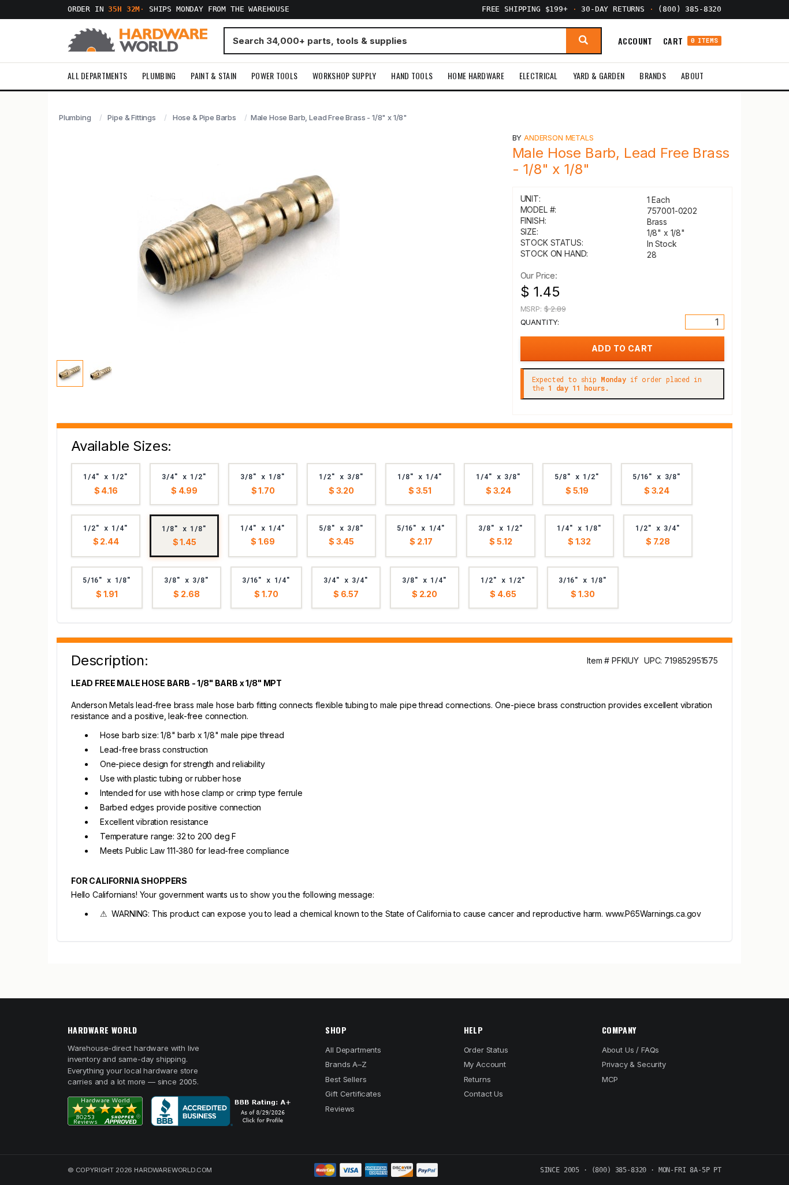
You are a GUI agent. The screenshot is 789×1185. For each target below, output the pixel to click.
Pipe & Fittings (131, 117)
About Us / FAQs (630, 1049)
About (692, 75)
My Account (485, 1064)
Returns (477, 1079)
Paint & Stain (213, 75)
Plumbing (159, 75)
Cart (690, 41)
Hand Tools (412, 75)
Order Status (486, 1049)
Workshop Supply (344, 75)
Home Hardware (476, 75)
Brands (652, 75)
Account (635, 40)
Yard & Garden (599, 75)
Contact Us (483, 1093)
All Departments (97, 75)
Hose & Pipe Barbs (204, 117)
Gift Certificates (353, 1093)
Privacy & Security (634, 1064)
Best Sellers (345, 1079)
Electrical (538, 75)
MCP (610, 1079)
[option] (105, 484)
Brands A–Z (345, 1064)
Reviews (340, 1108)
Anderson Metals (558, 137)
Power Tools (274, 75)
